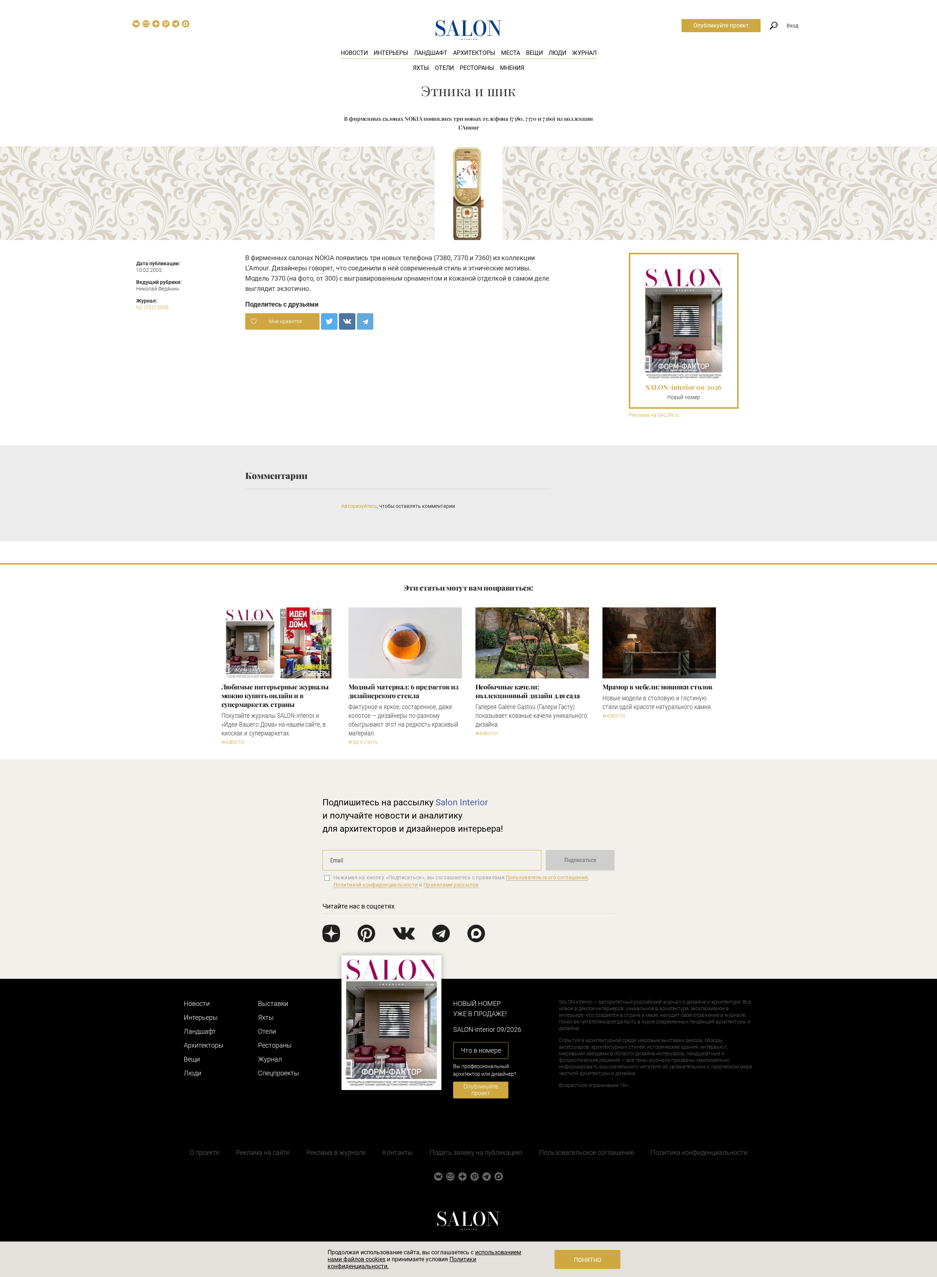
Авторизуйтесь (359, 506)
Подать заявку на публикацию (476, 1152)
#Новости (232, 742)
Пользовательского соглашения (547, 877)
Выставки (273, 1003)
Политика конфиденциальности (699, 1152)
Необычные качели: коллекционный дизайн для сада (527, 691)
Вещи (534, 52)
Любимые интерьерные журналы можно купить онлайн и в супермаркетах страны (275, 695)
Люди (557, 52)
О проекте (204, 1152)
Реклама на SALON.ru (654, 415)
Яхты (421, 67)
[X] (329, 321)
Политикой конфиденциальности (375, 885)
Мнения (512, 67)
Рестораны (477, 67)
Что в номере (481, 1050)
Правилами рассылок (451, 885)
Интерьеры (391, 52)
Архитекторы (474, 52)
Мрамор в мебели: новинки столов (657, 686)
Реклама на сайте (263, 1152)
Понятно (587, 1260)
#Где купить (362, 742)
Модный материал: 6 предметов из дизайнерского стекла (403, 691)
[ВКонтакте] (347, 321)
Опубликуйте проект (721, 25)
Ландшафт (430, 52)
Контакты (397, 1152)
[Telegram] (365, 321)
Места (510, 52)
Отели (444, 67)
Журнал (584, 52)
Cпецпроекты (278, 1073)
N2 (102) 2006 (152, 307)
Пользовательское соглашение (586, 1152)
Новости (354, 52)
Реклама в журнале (336, 1152)
